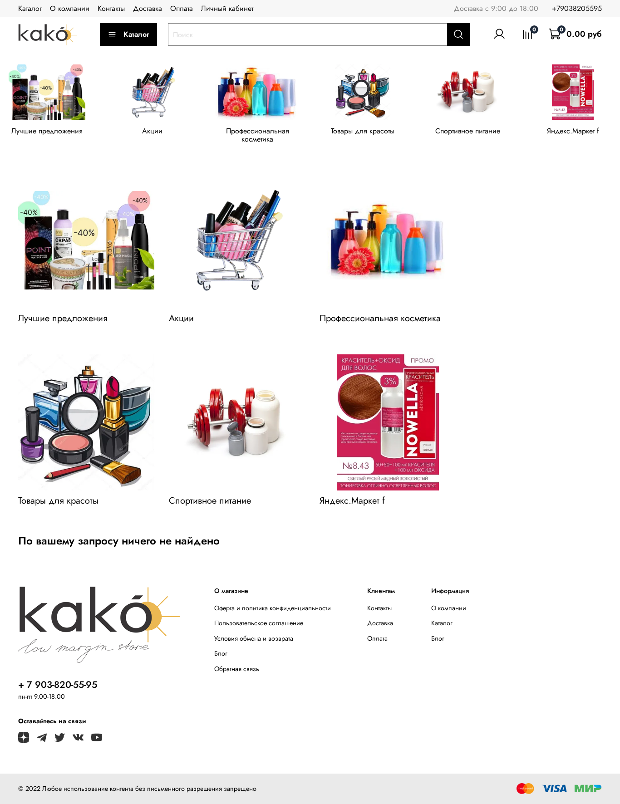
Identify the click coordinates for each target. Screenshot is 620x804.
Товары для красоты (362, 131)
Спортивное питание (467, 131)
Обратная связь (236, 668)
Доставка (147, 8)
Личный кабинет (227, 8)
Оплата (181, 8)
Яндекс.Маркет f (573, 131)
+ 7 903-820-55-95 (57, 684)
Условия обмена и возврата (253, 638)
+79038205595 (577, 8)
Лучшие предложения (47, 131)
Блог (220, 653)
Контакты (111, 8)
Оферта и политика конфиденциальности (272, 608)
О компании (69, 8)
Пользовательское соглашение (258, 623)
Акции (152, 131)
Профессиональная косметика (257, 135)
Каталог (30, 8)
